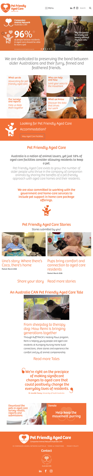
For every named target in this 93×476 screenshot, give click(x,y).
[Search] (90, 8)
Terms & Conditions (56, 446)
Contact (46, 450)
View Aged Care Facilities (32, 136)
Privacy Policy (73, 446)
